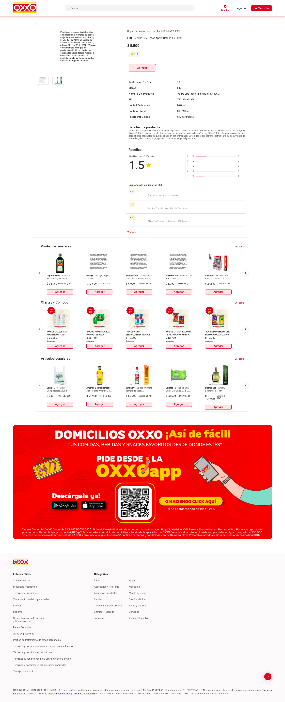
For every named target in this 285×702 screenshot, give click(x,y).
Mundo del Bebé (137, 593)
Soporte (17, 611)
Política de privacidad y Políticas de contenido (72, 693)
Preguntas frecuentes (25, 586)
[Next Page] (245, 273)
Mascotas (134, 586)
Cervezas (134, 611)
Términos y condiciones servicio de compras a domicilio (43, 646)
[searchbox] (129, 8)
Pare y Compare (22, 627)
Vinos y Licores (137, 605)
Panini (97, 580)
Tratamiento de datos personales (31, 599)
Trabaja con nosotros (25, 671)
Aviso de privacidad (23, 633)
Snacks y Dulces (138, 599)
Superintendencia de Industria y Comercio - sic (29, 620)
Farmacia (99, 618)
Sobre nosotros (21, 580)
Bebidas (98, 599)
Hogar (132, 580)
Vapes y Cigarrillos (139, 618)
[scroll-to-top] (268, 677)
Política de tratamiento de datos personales (37, 639)
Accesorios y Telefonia (106, 586)
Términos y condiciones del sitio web (33, 652)
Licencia (17, 605)
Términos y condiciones (26, 593)
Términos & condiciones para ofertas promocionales (42, 658)
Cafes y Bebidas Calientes (108, 605)
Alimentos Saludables (105, 593)
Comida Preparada (104, 611)
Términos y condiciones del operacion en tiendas (39, 665)
